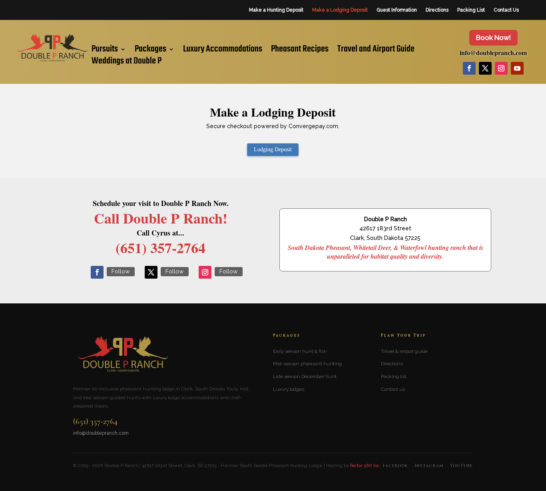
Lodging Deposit (273, 149)
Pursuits (105, 50)
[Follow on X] (485, 68)
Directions (437, 10)
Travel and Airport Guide (375, 50)
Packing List (471, 10)
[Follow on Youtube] (517, 68)
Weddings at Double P (126, 62)
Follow (121, 271)
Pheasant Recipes (300, 50)
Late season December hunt (305, 376)
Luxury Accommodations (222, 50)
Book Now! (493, 38)
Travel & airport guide (404, 351)
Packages (150, 50)
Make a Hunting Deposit (276, 10)
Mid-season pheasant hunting (307, 363)
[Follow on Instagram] (501, 68)
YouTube (461, 466)
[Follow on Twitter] (151, 272)
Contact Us (506, 10)
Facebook (395, 466)
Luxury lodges (288, 389)
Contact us (393, 389)
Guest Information (397, 10)
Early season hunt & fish (300, 351)
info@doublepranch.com (493, 52)
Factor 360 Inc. (365, 465)
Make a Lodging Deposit (340, 10)
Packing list (394, 376)
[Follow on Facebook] (469, 68)
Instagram (429, 466)
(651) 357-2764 (95, 421)
